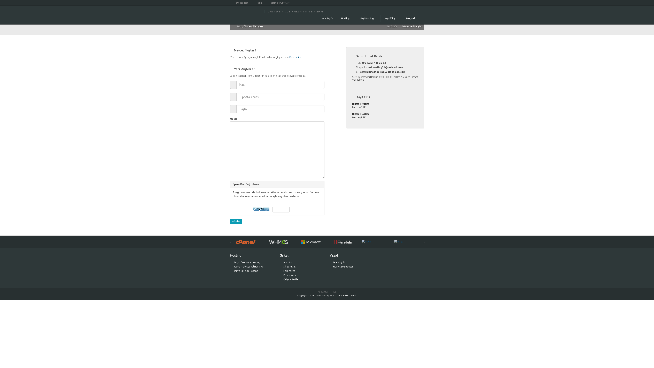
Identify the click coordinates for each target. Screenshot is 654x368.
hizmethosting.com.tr (326, 295)
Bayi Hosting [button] (367, 18)
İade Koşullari (340, 262)
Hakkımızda (289, 271)
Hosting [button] (345, 18)
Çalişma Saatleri (291, 279)
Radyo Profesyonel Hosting (248, 266)
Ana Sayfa (327, 18)
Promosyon (289, 275)
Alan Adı (287, 262)
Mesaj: (233, 119)
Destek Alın (295, 57)
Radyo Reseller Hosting (245, 271)
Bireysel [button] (410, 18)
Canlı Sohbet (242, 3)
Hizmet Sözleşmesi (343, 266)
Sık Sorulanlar (290, 266)
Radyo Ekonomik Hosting (246, 262)
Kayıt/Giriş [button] (390, 18)
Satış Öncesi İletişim (412, 26)
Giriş (259, 3)
